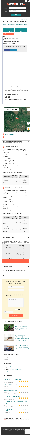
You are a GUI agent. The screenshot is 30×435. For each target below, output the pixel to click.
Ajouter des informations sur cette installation (16, 261)
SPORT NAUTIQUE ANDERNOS (13, 379)
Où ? (6, 11)
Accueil (5, 24)
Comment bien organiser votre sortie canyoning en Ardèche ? (21, 328)
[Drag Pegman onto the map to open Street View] (28, 128)
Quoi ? (6, 8)
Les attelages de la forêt (10, 390)
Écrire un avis (8, 33)
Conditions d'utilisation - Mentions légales (12, 430)
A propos (22, 429)
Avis (21, 31)
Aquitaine (10, 24)
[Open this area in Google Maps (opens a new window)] (6, 131)
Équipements (8, 28)
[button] (17, 118)
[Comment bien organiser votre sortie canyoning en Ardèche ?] (9, 327)
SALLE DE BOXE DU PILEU (11, 385)
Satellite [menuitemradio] (15, 109)
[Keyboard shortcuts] (13, 131)
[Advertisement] (15, 69)
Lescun (25, 24)
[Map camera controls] (28, 123)
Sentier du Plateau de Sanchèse (11, 137)
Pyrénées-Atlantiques (18, 24)
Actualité (21, 28)
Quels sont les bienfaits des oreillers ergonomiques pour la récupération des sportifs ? (22, 347)
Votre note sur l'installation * (8, 294)
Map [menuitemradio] (7, 109)
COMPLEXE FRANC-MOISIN (12, 396)
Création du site (24, 430)
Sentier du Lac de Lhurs (10, 134)
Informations (9, 31)
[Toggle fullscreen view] (28, 109)
